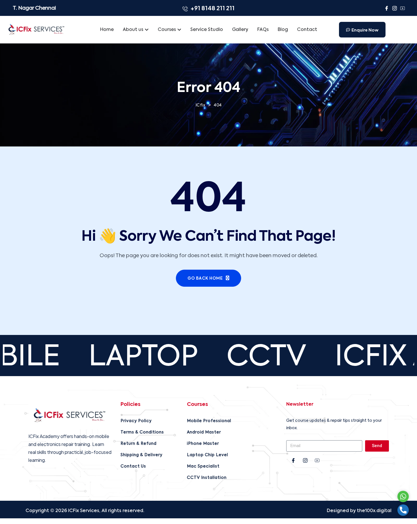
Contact (307, 30)
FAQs (263, 30)
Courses (167, 30)
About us (133, 30)
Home (107, 30)
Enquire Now (364, 29)
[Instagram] (394, 9)
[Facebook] (386, 9)
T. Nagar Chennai (34, 8)
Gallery (240, 30)
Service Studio (206, 30)
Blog (283, 30)
